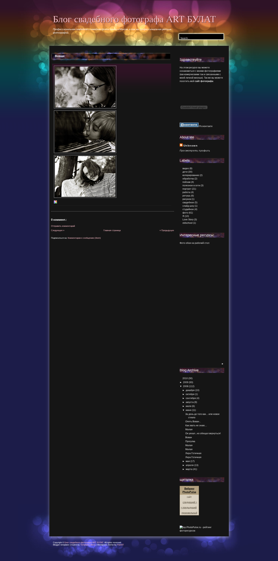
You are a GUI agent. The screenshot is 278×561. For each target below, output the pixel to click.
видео (185, 168)
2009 (185, 382)
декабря (190, 390)
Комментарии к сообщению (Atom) (84, 238)
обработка (188, 178)
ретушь (186, 195)
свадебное (188, 202)
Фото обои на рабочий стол (194, 243)
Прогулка (190, 441)
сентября (191, 398)
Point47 (120, 545)
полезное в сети (191, 185)
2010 (185, 378)
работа (186, 192)
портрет (186, 189)
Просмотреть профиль (195, 150)
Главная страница (112, 230)
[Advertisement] (195, 304)
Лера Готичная (193, 453)
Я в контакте (206, 126)
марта (189, 469)
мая (188, 461)
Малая (189, 429)
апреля (190, 465)
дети (185, 172)
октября (190, 394)
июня (188, 410)
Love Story (187, 219)
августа (190, 402)
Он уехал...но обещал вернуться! (203, 433)
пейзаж (186, 182)
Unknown (190, 145)
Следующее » (57, 230)
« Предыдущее (167, 230)
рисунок (186, 199)
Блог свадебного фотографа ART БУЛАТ (134, 18)
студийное (188, 209)
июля (188, 406)
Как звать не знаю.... (196, 425)
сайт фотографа (204, 81)
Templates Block (88, 545)
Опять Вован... (193, 421)
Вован (59, 56)
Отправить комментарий (63, 226)
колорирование (190, 175)
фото (185, 212)
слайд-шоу (188, 206)
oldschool (187, 223)
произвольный (189, 513)
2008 (185, 386)
